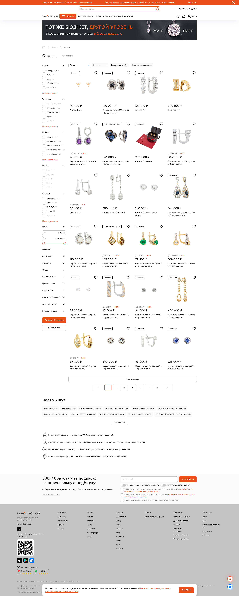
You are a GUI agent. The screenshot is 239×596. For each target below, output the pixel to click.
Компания (118, 16)
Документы (207, 531)
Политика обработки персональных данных (32, 592)
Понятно (186, 590)
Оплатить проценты (181, 517)
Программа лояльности (178, 530)
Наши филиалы (24, 524)
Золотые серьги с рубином (139, 414)
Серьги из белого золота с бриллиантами (173, 414)
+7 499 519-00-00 (24, 520)
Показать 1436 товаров (54, 320)
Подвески (120, 536)
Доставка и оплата (181, 521)
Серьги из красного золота (116, 408)
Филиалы (128, 16)
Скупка (60, 529)
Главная (44, 47)
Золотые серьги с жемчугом (83, 414)
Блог (204, 521)
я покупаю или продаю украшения (143, 485)
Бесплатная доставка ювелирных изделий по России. (105, 2)
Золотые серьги (50, 408)
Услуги (98, 16)
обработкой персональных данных (61, 592)
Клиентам (107, 16)
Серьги (118, 525)
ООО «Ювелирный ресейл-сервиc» (146, 491)
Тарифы (61, 525)
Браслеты (119, 529)
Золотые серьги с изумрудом (111, 414)
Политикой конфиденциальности (154, 589)
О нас (89, 536)
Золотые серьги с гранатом (55, 414)
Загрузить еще (132, 379)
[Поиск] (157, 8)
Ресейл (90, 16)
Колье (118, 540)
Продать (90, 521)
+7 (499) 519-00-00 (188, 9)
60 (157, 387)
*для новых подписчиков (51, 494)
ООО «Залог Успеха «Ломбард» (178, 494)
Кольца (118, 521)
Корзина (183, 16)
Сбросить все (54, 328)
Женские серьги (68, 408)
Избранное (178, 16)
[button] (119, 65)
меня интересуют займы (178, 485)
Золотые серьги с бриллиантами (172, 408)
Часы (118, 544)
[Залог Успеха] (50, 16)
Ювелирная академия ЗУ (211, 526)
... (149, 387)
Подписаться (187, 479)
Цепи (118, 533)
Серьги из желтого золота (143, 408)
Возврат (176, 525)
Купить (89, 525)
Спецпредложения (181, 539)
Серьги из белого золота (90, 408)
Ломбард (82, 16)
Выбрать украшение (58, 2)
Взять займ (62, 517)
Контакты (206, 535)
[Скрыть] (233, 3)
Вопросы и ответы (181, 535)
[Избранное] (95, 72)
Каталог (71, 16)
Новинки (119, 548)
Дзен (19, 529)
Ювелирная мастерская (154, 517)
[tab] (81, 98)
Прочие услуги (93, 533)
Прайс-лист (62, 521)
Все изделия (121, 517)
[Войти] (192, 16)
